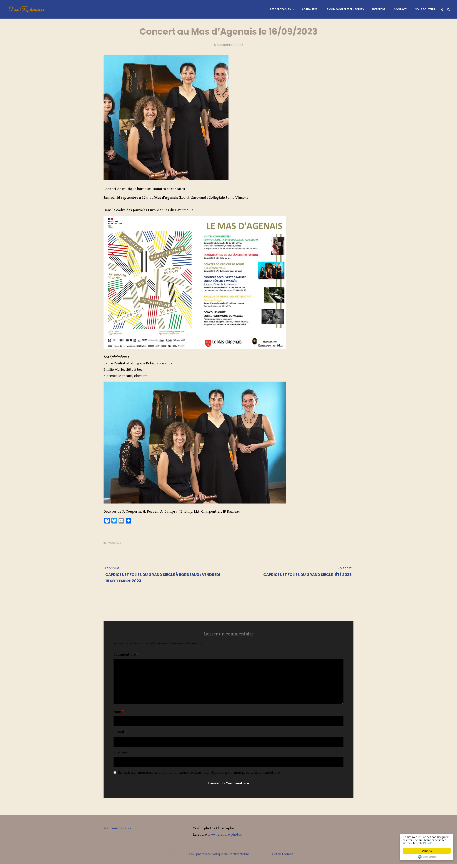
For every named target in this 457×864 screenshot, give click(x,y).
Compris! (427, 850)
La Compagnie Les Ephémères (344, 9)
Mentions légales (117, 828)
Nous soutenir (425, 9)
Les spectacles (280, 9)
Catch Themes (282, 854)
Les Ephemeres (26, 9)
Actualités (309, 9)
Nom (119, 712)
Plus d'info (430, 843)
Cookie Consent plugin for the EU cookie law (427, 857)
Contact (400, 9)
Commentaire (126, 654)
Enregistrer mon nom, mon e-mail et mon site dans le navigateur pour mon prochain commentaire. (199, 772)
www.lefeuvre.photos (225, 834)
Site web (120, 752)
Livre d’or (379, 9)
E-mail (120, 732)
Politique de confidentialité (230, 854)
